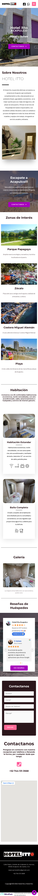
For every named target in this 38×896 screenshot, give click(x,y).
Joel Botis (17, 641)
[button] (6, 574)
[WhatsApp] (28, 4)
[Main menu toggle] (34, 4)
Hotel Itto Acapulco (20, 622)
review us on (17, 634)
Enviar (10, 727)
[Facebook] (24, 4)
